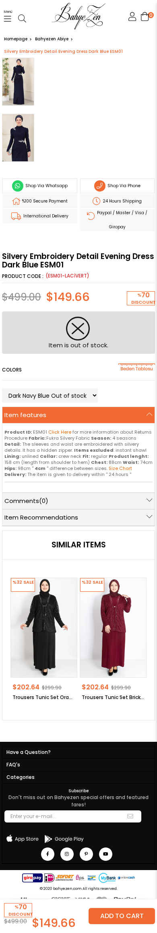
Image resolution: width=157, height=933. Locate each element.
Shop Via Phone (123, 186)
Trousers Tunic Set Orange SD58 (43, 697)
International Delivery (45, 216)
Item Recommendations (41, 517)
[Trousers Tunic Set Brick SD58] (113, 627)
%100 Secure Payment (44, 201)
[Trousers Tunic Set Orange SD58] (44, 627)
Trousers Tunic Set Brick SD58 (113, 697)
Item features (25, 415)
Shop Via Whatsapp (46, 186)
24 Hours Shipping (121, 201)
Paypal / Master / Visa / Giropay (121, 220)
